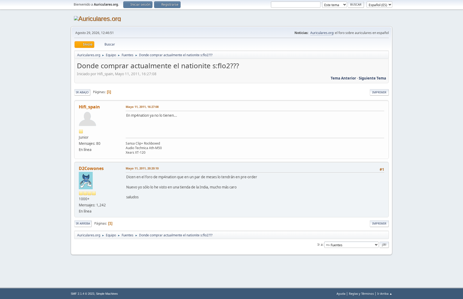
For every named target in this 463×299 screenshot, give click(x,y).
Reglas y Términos (361, 294)
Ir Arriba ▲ (384, 294)
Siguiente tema (372, 78)
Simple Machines (107, 293)
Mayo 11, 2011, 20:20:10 (142, 168)
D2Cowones (91, 168)
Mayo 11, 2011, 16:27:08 (142, 107)
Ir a (320, 244)
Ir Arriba (83, 223)
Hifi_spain (89, 107)
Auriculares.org (321, 33)
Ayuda (341, 294)
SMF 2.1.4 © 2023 (82, 293)
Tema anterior (343, 78)
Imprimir (379, 92)
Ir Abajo (82, 92)
